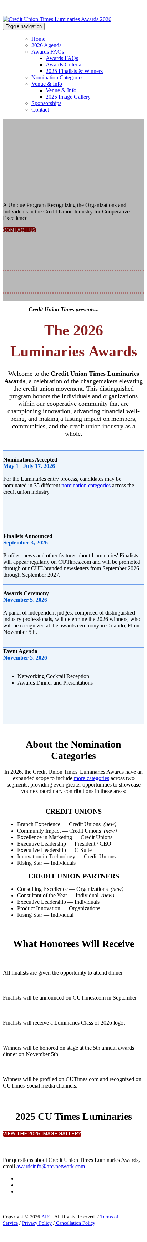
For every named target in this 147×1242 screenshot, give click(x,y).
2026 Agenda (46, 45)
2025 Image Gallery (68, 97)
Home (38, 39)
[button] (19, 230)
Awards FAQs (47, 52)
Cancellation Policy (75, 1223)
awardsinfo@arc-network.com (50, 1166)
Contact (40, 110)
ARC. (47, 1216)
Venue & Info (46, 84)
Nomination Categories (57, 77)
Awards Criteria (63, 64)
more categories (91, 778)
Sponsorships (46, 103)
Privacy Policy (37, 1223)
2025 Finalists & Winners (74, 71)
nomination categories (86, 485)
